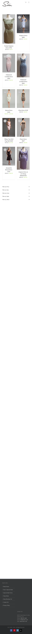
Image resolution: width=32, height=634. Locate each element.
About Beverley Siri (7, 599)
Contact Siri (6, 602)
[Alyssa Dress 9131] (8, 89)
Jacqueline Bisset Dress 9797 (8, 169)
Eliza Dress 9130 (23, 110)
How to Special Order (8, 589)
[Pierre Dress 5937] (23, 118)
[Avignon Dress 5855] (23, 15)
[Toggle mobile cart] (25, 2)
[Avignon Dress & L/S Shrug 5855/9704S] (23, 147)
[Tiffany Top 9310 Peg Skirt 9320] (8, 118)
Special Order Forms (8, 592)
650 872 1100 (24, 618)
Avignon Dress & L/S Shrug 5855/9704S (23, 173)
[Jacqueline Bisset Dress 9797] (8, 147)
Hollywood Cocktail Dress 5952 (9, 76)
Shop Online (6, 596)
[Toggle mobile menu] (29, 2)
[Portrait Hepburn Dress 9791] (8, 15)
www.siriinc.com (23, 621)
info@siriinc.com (24, 619)
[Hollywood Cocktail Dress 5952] (8, 54)
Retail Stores (6, 586)
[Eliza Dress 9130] (23, 89)
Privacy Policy (6, 605)
